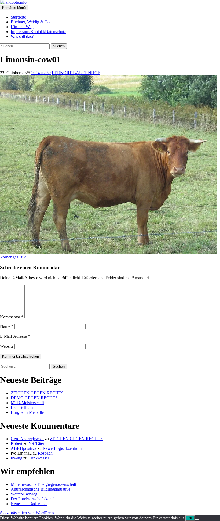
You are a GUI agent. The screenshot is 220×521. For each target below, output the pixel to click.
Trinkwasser (38, 458)
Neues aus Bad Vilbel (29, 503)
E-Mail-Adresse (15, 336)
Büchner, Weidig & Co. (31, 22)
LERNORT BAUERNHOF (76, 72)
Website (6, 346)
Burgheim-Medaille (27, 412)
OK (190, 518)
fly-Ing (16, 458)
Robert (16, 443)
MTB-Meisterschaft (27, 402)
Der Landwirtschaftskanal (32, 499)
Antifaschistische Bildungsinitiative (40, 489)
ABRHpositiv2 (23, 448)
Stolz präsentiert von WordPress (27, 513)
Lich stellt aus (22, 407)
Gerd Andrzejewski (27, 438)
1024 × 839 (41, 72)
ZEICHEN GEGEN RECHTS (37, 393)
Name (6, 326)
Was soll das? (22, 36)
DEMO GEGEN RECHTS (34, 398)
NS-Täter (36, 443)
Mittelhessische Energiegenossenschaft (43, 484)
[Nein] (197, 519)
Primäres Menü (14, 8)
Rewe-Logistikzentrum (62, 448)
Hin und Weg (22, 26)
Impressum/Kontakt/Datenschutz (38, 31)
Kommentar (11, 317)
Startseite (18, 17)
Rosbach (45, 453)
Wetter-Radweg (24, 494)
